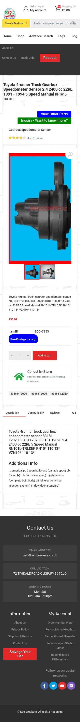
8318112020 (39, 393)
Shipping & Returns (20, 636)
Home (7, 36)
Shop (20, 36)
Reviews (55, 412)
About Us (8, 48)
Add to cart (44, 355)
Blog (73, 36)
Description (12, 412)
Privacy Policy (20, 629)
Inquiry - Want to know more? (44, 120)
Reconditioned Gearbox (60, 629)
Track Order (27, 57)
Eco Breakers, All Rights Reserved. (41, 711)
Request (49, 58)
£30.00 (13, 319)
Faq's (62, 36)
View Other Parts (54, 114)
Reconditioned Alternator (60, 636)
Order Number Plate (60, 622)
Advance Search (41, 36)
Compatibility (36, 412)
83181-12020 (18, 393)
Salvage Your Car (20, 654)
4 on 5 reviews (35, 138)
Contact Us (9, 57)
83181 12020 (59, 393)
